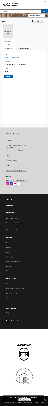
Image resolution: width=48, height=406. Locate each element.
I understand (24, 400)
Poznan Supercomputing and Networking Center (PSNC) (24, 402)
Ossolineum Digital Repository (16, 223)
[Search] (44, 11)
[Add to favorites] (39, 21)
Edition (8, 248)
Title (7, 243)
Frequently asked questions (15, 288)
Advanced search (35, 15)
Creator (8, 252)
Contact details (11, 293)
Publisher (9, 266)
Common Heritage (12, 218)
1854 (6, 71)
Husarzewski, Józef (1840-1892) (15, 64)
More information (31, 397)
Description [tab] (9, 49)
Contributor (10, 257)
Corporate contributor (13, 262)
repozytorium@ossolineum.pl (16, 170)
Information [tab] (24, 48)
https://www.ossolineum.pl (15, 181)
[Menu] (45, 2)
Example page (11, 284)
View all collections (12, 230)
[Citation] (43, 21)
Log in (8, 313)
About (8, 298)
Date (7, 271)
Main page (9, 205)
